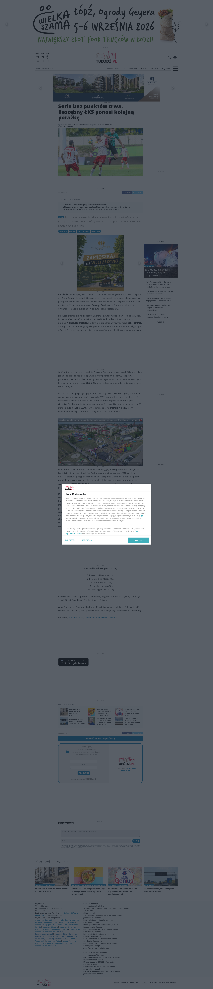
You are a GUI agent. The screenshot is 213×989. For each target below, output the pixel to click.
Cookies (79, 534)
